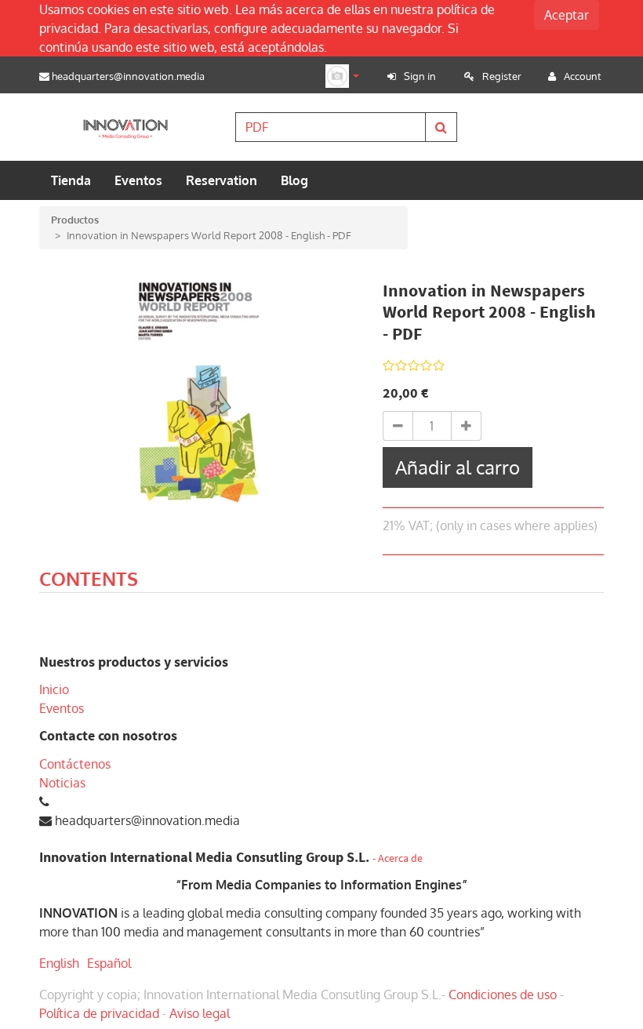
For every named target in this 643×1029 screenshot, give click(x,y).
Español (109, 963)
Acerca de (400, 858)
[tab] (88, 581)
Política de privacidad (99, 1013)
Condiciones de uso (503, 994)
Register (501, 76)
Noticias (62, 783)
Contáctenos (75, 764)
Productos (75, 219)
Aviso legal (199, 1013)
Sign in (420, 76)
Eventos (61, 708)
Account (582, 76)
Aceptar (566, 15)
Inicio (54, 689)
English (59, 963)
